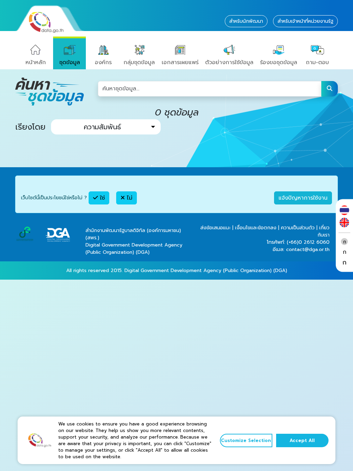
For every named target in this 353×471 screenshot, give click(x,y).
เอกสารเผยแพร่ (180, 62)
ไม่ (128, 198)
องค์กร (103, 62)
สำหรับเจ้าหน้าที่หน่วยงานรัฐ (305, 21)
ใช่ (101, 198)
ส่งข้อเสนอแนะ (215, 227)
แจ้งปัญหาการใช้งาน (303, 198)
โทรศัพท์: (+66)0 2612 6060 (298, 242)
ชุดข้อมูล (69, 62)
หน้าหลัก (36, 62)
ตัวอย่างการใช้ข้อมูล (229, 62)
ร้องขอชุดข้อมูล (278, 62)
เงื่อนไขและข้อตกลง (255, 227)
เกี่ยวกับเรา (323, 231)
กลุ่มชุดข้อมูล (139, 62)
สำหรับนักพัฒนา (246, 21)
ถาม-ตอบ (317, 62)
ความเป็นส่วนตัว (298, 227)
